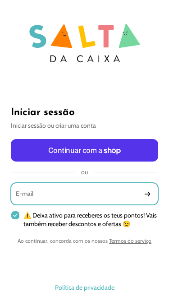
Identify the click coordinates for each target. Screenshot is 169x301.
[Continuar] (147, 194)
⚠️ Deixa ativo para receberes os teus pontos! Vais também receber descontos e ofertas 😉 (90, 219)
